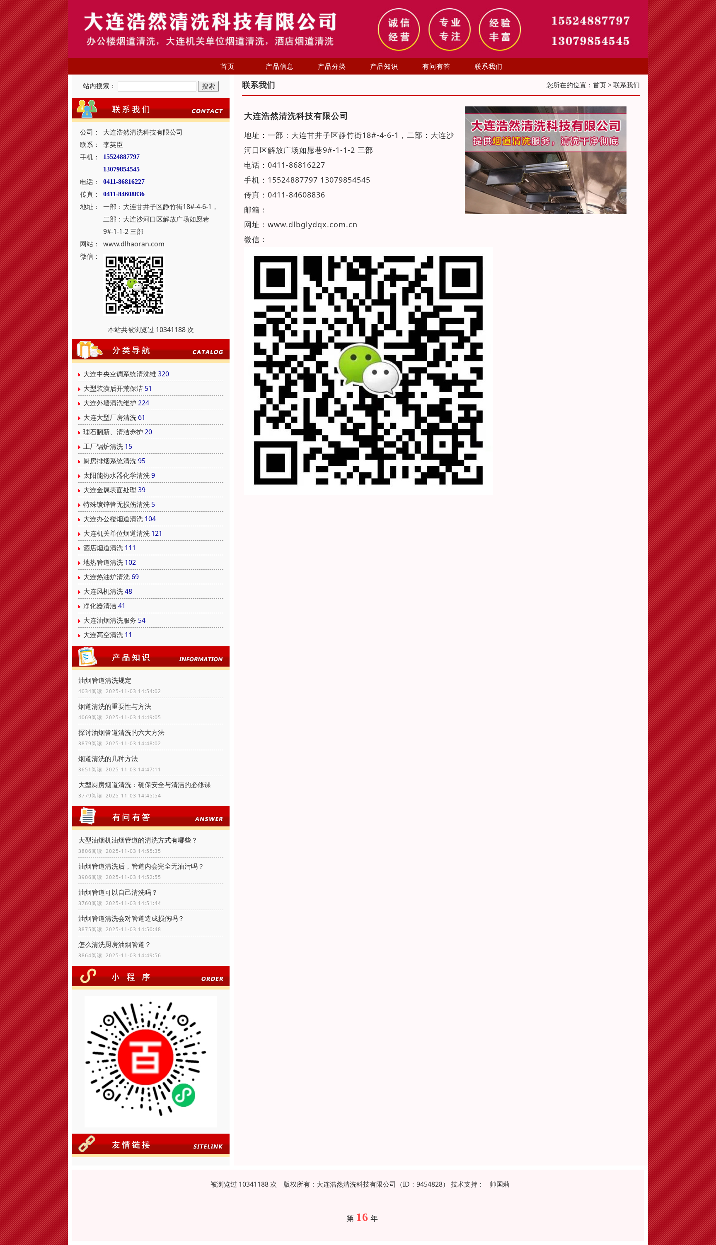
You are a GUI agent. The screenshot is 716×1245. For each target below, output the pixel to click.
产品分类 (332, 66)
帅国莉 (500, 1184)
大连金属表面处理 (109, 489)
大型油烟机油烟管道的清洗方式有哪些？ (138, 840)
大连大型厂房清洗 (109, 417)
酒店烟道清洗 (103, 547)
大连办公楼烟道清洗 (113, 518)
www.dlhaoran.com (133, 243)
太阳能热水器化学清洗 (116, 475)
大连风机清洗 (103, 591)
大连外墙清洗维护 (109, 402)
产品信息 (280, 66)
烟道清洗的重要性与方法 (114, 706)
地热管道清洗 (103, 562)
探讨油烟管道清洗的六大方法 (121, 732)
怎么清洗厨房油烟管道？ (114, 944)
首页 (227, 66)
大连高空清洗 (103, 634)
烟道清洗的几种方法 (108, 758)
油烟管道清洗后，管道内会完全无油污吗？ (141, 866)
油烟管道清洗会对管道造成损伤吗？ (131, 918)
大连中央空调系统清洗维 (119, 373)
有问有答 (436, 66)
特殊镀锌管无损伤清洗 (116, 504)
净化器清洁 (99, 605)
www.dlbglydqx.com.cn (313, 224)
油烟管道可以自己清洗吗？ (118, 892)
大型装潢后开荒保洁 (113, 388)
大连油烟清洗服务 (109, 620)
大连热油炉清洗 (106, 576)
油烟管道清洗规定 (104, 680)
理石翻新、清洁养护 (113, 431)
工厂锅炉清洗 (103, 446)
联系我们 (488, 66)
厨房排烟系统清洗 (109, 460)
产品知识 (384, 66)
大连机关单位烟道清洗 (116, 533)
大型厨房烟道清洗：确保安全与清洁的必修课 (144, 784)
